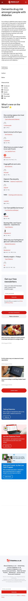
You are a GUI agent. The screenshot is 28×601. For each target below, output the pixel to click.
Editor (3, 77)
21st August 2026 (6, 343)
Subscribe (14, 297)
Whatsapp (6, 94)
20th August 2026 (6, 364)
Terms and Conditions (14, 574)
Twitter (6, 88)
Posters (5, 572)
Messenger (7, 96)
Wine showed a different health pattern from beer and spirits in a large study (13, 338)
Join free (7, 446)
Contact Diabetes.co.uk (14, 567)
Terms (21, 301)
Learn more (8, 476)
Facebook (6, 86)
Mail (5, 98)
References (12, 572)
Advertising (21, 566)
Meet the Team (21, 571)
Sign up (7, 417)
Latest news (14, 390)
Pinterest (6, 90)
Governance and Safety (9, 571)
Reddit (6, 92)
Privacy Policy (9, 302)
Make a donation (14, 316)
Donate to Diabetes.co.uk (14, 569)
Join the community (14, 312)
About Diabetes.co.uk (10, 566)
